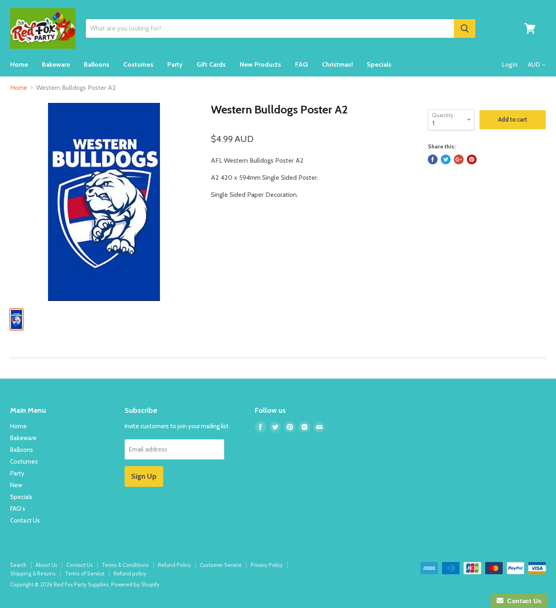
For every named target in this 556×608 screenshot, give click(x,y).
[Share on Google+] (459, 159)
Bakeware (56, 64)
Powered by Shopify (135, 584)
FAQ (301, 64)
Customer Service (221, 565)
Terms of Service (85, 573)
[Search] (464, 28)
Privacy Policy (267, 565)
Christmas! (337, 64)
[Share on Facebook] (433, 159)
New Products (260, 64)
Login (510, 64)
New (16, 485)
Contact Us (25, 520)
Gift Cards (211, 64)
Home (19, 64)
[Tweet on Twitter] (446, 159)
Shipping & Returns (33, 573)
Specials (379, 64)
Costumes (138, 64)
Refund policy (130, 573)
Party (175, 64)
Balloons (96, 64)
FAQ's (17, 508)
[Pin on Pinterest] (472, 159)
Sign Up (144, 476)
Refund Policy (174, 565)
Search (18, 565)
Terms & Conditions (125, 565)
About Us (46, 565)
